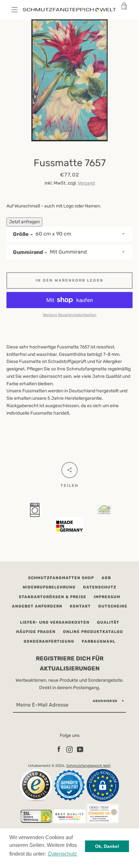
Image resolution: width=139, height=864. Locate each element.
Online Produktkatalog (93, 631)
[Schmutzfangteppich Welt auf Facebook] (59, 749)
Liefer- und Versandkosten (55, 622)
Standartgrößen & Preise (52, 597)
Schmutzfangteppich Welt (88, 766)
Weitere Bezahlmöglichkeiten (69, 315)
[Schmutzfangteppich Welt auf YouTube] (80, 749)
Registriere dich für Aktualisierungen (69, 663)
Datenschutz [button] (62, 854)
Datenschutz (99, 587)
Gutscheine (112, 606)
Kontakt (80, 606)
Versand (86, 183)
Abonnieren (105, 701)
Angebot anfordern (37, 606)
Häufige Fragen (36, 631)
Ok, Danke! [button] (107, 846)
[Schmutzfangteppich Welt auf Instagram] (69, 749)
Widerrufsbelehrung (49, 587)
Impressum (107, 597)
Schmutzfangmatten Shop (61, 578)
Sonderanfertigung (49, 641)
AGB (106, 578)
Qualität (108, 622)
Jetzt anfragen (24, 222)
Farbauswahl (98, 641)
